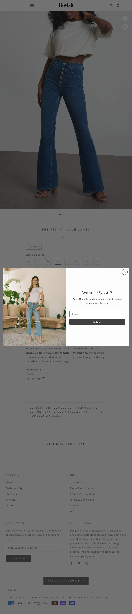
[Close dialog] (124, 272)
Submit (97, 322)
